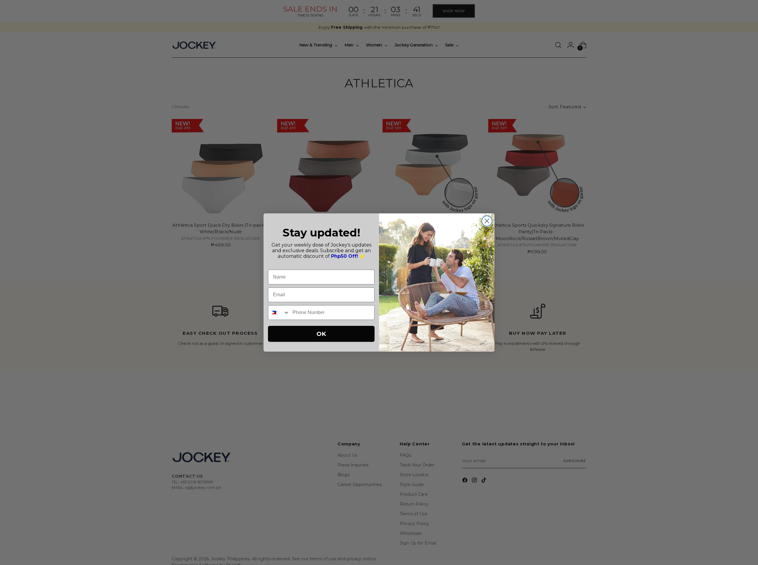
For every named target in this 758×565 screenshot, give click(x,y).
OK (321, 333)
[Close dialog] (487, 221)
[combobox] (279, 312)
